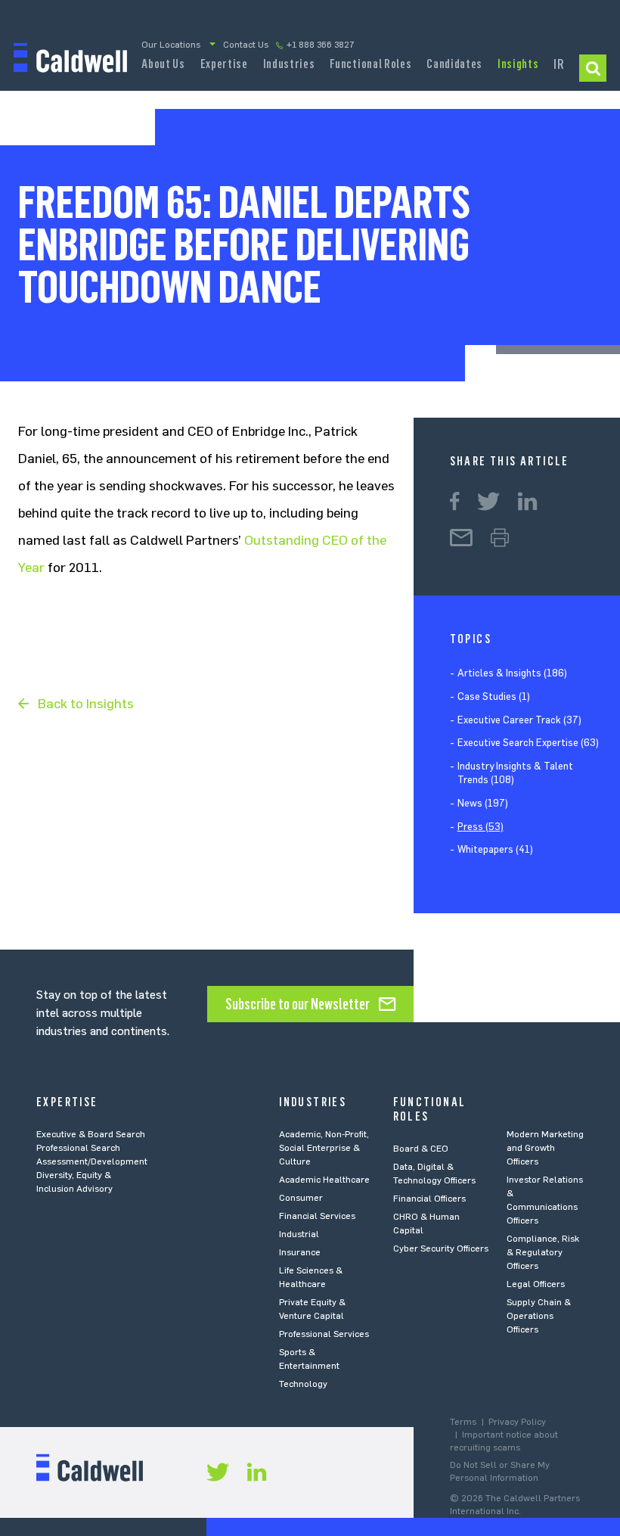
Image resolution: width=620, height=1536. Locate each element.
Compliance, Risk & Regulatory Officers (543, 1252)
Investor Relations (558, 69)
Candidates (454, 63)
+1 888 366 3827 (321, 44)
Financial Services (317, 1216)
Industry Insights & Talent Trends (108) (515, 772)
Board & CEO (420, 1148)
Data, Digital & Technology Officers (434, 1173)
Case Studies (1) (493, 696)
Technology (303, 1384)
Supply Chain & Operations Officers (539, 1316)
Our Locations (170, 44)
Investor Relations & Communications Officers (545, 1200)
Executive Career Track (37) (519, 720)
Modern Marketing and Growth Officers (545, 1148)
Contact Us (245, 44)
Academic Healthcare (324, 1179)
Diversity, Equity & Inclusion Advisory (74, 1182)
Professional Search (78, 1148)
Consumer (301, 1197)
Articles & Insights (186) (512, 673)
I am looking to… (592, 68)
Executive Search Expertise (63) (528, 742)
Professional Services (324, 1334)
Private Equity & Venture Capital (312, 1309)
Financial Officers (429, 1198)
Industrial (299, 1234)
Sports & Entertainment (309, 1359)
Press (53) (480, 826)
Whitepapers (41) (495, 849)
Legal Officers (536, 1284)
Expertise (224, 63)
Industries (289, 63)
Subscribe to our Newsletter (297, 1004)
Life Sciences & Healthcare (311, 1277)
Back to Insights (86, 703)
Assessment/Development (91, 1161)
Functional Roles (370, 63)
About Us (162, 63)
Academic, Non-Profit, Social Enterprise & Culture (324, 1148)
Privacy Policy (517, 1421)
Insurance (300, 1252)
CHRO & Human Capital (426, 1223)
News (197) (482, 803)
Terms (463, 1421)
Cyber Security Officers (440, 1248)
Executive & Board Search (90, 1134)
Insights (518, 63)
